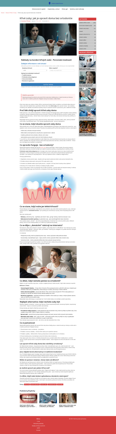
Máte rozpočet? (53, 68)
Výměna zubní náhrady (77, 9)
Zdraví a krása (87, 43)
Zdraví (87, 31)
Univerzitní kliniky (27, 79)
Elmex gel (65, 9)
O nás (38, 421)
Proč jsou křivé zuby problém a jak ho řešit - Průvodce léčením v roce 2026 (28, 406)
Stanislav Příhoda (25, 21)
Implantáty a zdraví (54, 9)
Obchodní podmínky (38, 423)
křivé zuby (43, 147)
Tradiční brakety (26, 75)
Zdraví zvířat (87, 40)
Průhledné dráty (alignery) (29, 77)
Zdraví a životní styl (87, 34)
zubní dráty (60, 384)
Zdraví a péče (87, 48)
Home (2, 12)
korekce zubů (44, 384)
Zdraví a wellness (87, 28)
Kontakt (38, 430)
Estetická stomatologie (87, 25)
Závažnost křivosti (27, 68)
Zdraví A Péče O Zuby (11, 12)
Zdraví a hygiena (87, 46)
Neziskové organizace (28, 81)
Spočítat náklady (48, 84)
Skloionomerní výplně (38, 9)
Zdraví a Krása (87, 37)
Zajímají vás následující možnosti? (30, 73)
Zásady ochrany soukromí (38, 426)
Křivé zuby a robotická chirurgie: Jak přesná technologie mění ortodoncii (47, 406)
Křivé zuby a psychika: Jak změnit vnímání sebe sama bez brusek (67, 406)
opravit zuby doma (35, 384)
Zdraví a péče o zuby (87, 22)
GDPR (38, 428)
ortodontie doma (52, 384)
